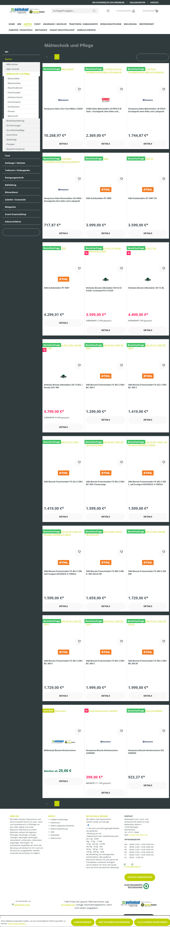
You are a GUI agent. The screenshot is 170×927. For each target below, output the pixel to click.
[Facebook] (128, 865)
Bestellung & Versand (97, 816)
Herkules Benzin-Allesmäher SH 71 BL (146, 288)
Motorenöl (13, 116)
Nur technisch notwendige (114, 922)
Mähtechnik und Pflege (18, 73)
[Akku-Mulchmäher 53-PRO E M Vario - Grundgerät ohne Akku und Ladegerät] (105, 80)
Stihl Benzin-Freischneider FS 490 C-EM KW (147, 572)
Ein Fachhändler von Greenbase (108, 2)
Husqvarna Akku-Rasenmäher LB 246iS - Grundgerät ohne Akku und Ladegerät (63, 199)
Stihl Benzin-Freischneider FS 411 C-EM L (63, 482)
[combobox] (70, 10)
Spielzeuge (12, 139)
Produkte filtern (16, 232)
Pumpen (11, 144)
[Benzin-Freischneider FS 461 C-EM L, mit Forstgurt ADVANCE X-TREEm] (148, 453)
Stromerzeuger (14, 125)
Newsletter (55, 835)
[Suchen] (94, 10)
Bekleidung (10, 185)
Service (51, 816)
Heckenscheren (15, 97)
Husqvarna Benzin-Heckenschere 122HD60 (102, 751)
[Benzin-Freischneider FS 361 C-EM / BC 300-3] (105, 356)
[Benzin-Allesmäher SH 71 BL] (148, 259)
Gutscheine (12, 134)
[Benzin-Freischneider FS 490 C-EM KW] (148, 542)
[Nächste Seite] (81, 57)
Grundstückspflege (15, 130)
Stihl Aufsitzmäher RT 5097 (56, 288)
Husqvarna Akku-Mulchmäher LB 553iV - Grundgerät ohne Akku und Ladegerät (147, 110)
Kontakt (154, 2)
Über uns (14, 816)
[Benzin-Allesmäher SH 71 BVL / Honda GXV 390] (63, 356)
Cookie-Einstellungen (59, 819)
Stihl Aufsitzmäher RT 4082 (98, 198)
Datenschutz (55, 838)
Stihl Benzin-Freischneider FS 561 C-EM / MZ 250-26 (147, 662)
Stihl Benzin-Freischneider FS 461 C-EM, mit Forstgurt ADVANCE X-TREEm (63, 572)
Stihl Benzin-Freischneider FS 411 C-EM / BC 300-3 (147, 386)
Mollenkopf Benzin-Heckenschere (60, 750)
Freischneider (14, 92)
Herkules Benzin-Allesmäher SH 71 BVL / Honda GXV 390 (63, 386)
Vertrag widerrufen (140, 877)
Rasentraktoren (15, 87)
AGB (52, 832)
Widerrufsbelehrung (59, 829)
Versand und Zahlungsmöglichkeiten (103, 828)
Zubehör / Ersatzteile (15, 199)
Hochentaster (14, 102)
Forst (7, 155)
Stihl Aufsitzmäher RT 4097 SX (142, 198)
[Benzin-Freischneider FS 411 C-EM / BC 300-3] (148, 356)
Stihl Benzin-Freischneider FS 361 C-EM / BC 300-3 (105, 386)
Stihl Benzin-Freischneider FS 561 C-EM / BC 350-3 (105, 662)
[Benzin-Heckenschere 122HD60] (105, 721)
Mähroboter (12, 64)
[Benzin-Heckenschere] (63, 721)
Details (63, 144)
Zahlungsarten (137, 2)
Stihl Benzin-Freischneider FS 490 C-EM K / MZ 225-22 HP (105, 572)
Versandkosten (68, 904)
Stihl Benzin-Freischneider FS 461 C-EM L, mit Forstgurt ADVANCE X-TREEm (147, 483)
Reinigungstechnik (14, 177)
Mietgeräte (10, 207)
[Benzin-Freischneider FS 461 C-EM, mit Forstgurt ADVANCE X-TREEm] (63, 542)
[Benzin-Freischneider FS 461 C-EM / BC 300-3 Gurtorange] (105, 453)
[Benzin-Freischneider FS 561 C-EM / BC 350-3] (105, 632)
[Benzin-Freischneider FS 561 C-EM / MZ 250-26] (148, 632)
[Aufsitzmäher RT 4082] (105, 169)
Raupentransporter (16, 149)
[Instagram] (136, 865)
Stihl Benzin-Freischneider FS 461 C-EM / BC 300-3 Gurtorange (105, 483)
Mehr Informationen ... (17, 923)
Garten (8, 59)
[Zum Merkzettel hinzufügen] (78, 90)
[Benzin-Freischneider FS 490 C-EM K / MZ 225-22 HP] (105, 542)
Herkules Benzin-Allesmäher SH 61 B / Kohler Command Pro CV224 (104, 289)
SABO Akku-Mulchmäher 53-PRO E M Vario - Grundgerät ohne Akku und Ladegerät (103, 110)
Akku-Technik (13, 69)
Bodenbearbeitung (15, 120)
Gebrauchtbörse (13, 221)
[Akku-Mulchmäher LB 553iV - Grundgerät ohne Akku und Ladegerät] (148, 80)
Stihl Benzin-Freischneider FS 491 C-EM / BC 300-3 (63, 662)
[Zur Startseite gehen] (27, 10)
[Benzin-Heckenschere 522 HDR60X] (148, 721)
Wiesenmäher (14, 83)
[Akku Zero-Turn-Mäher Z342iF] (63, 80)
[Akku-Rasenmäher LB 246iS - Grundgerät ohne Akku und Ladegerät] (63, 169)
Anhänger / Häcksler (15, 163)
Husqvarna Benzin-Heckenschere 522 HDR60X (146, 751)
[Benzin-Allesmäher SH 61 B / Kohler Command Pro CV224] (105, 259)
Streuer (11, 111)
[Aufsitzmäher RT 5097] (63, 259)
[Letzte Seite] (86, 57)
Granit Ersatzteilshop (15, 214)
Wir (6, 51)
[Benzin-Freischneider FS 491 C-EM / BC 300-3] (63, 632)
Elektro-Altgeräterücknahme (62, 826)
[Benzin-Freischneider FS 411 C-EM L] (63, 453)
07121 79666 (133, 832)
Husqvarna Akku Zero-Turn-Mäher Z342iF (63, 109)
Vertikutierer (14, 106)
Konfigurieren (82, 922)
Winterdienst (11, 192)
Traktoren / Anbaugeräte (17, 170)
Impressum (55, 822)
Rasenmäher (14, 78)
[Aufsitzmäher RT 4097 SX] (148, 169)
